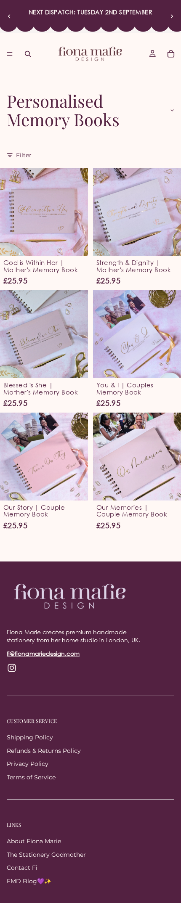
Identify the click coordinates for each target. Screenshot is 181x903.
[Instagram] (12, 667)
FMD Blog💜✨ (29, 881)
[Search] (28, 54)
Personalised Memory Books (63, 110)
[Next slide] (171, 16)
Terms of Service (31, 777)
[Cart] (171, 54)
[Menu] (9, 54)
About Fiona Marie (34, 841)
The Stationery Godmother (46, 854)
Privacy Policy (27, 764)
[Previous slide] (9, 16)
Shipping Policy (30, 737)
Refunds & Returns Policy (44, 750)
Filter (24, 155)
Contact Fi (22, 867)
